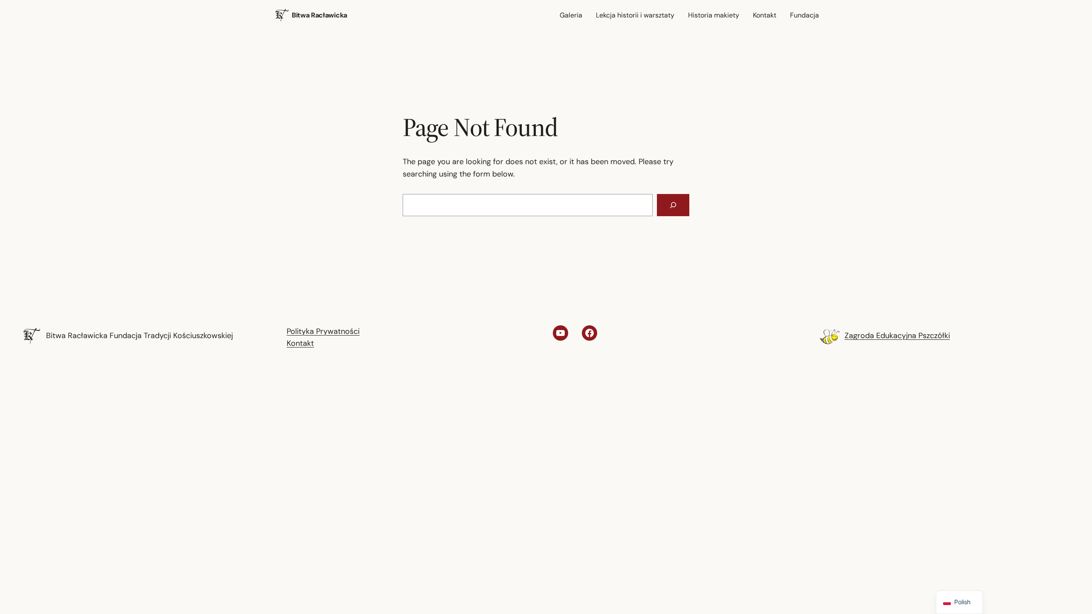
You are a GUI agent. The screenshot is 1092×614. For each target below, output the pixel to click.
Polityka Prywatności (323, 331)
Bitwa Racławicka (319, 15)
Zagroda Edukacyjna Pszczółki (897, 335)
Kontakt (300, 343)
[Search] (673, 205)
